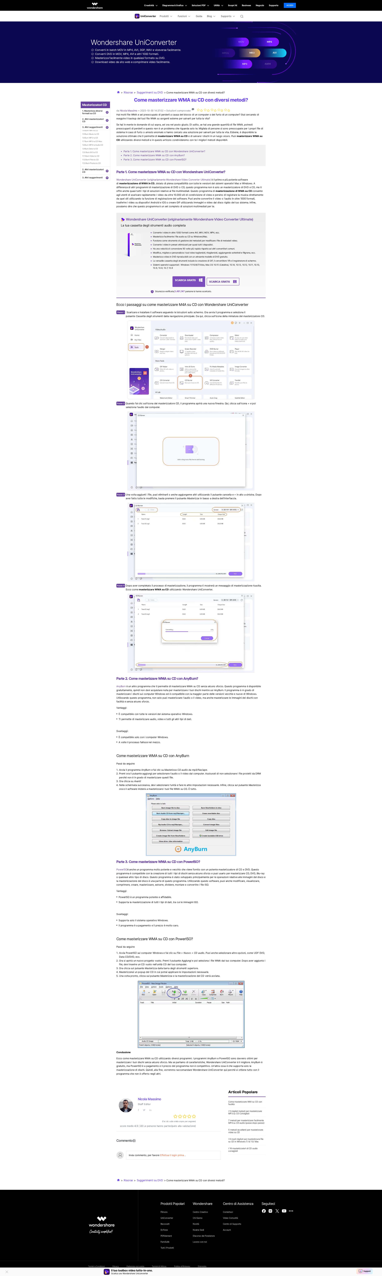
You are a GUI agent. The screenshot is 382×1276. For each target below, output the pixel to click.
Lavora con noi (200, 1241)
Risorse (128, 92)
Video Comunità (230, 1218)
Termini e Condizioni (96, 1266)
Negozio (260, 5)
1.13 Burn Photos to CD (91, 163)
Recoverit (165, 1224)
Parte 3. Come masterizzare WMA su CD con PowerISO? (155, 159)
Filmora (164, 1212)
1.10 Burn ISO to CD (90, 152)
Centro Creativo (200, 1212)
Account (227, 1230)
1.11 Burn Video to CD (90, 156)
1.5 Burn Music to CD (90, 134)
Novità (196, 1224)
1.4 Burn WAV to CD (90, 130)
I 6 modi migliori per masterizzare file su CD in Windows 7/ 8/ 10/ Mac (245, 1140)
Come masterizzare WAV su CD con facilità (245, 1102)
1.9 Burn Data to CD (90, 149)
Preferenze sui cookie (135, 1266)
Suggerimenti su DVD (150, 92)
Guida (199, 16)
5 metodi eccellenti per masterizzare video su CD (245, 1131)
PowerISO (121, 869)
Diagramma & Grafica (173, 5)
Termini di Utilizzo (159, 1266)
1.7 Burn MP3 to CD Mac (92, 141)
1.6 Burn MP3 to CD (90, 138)
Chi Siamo (197, 1218)
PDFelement (166, 1236)
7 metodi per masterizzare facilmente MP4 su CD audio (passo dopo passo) (246, 1121)
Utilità (217, 5)
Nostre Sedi (198, 1230)
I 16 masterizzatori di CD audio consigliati (243, 1149)
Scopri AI (232, 5)
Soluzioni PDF (199, 5)
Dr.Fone (164, 1230)
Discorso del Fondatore (204, 1236)
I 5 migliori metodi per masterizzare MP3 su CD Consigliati (245, 1112)
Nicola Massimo (129, 110)
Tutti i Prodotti (167, 1247)
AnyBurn (121, 686)
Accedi (289, 5)
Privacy (116, 1266)
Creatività (149, 5)
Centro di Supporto (232, 1224)
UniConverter (167, 1218)
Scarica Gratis (185, 280)
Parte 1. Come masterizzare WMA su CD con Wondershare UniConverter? (164, 151)
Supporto (273, 5)
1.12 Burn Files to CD (90, 159)
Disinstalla (202, 1266)
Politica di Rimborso (182, 1266)
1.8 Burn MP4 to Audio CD (92, 145)
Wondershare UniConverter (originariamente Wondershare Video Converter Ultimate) (163, 179)
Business (246, 5)
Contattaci (228, 1212)
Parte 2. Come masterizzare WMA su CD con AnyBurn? (154, 155)
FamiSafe (165, 1241)
